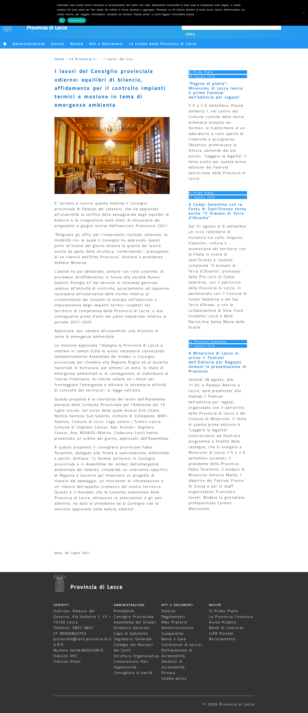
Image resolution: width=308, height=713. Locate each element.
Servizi (57, 43)
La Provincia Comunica (90, 58)
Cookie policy (174, 678)
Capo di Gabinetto (131, 633)
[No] (303, 13)
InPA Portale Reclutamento (222, 636)
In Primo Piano (201, 72)
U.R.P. (59, 644)
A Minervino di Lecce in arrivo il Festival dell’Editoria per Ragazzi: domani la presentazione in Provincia (218, 362)
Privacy (168, 672)
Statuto (168, 611)
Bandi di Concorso (226, 627)
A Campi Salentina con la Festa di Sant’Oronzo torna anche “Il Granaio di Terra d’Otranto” (217, 211)
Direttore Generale (132, 627)
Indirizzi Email (67, 661)
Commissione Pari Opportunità (131, 664)
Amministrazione (29, 43)
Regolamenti (173, 616)
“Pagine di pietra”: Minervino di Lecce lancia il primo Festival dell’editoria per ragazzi (216, 90)
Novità (76, 43)
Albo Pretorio (174, 622)
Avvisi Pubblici (223, 622)
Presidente (124, 611)
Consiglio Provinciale (134, 616)
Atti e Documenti (106, 43)
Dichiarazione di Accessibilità (176, 652)
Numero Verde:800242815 (78, 650)
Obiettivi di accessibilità (173, 664)
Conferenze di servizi (181, 644)
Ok (62, 20)
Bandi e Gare (173, 639)
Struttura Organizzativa (136, 656)
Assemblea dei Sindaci (135, 622)
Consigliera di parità (133, 672)
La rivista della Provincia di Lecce (162, 43)
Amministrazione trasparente (177, 630)
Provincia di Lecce (47, 27)
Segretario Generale (133, 639)
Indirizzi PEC (65, 656)
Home (60, 58)
